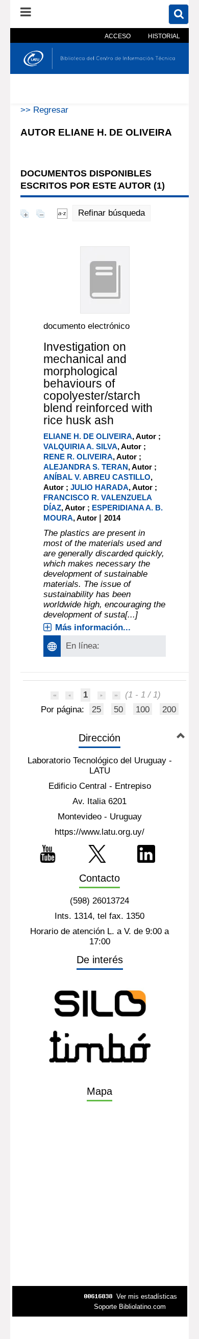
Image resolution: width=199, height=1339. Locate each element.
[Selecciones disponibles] (62, 213)
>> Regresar (44, 110)
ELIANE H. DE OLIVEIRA (87, 436)
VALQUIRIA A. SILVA (80, 446)
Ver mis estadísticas (146, 1296)
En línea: (83, 646)
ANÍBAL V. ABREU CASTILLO (97, 477)
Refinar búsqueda (111, 213)
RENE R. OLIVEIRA (78, 456)
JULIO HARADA (99, 487)
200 (169, 709)
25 (96, 709)
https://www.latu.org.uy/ (99, 832)
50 (118, 709)
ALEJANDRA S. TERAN (85, 466)
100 (143, 709)
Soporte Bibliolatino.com (130, 1306)
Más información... (93, 627)
